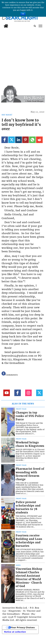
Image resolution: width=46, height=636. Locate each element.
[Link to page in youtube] (6, 393)
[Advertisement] (23, 53)
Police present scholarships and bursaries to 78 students (28, 507)
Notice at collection (15, 632)
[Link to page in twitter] (11, 140)
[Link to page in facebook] (4, 140)
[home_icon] (6, 26)
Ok (23, 14)
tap (40, 26)
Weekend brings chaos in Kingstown (30, 444)
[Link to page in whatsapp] (32, 140)
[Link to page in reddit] (39, 140)
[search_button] (34, 26)
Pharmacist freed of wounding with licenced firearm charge (30, 474)
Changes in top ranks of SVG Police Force (30, 416)
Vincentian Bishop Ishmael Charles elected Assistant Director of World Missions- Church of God (29, 577)
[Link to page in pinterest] (25, 140)
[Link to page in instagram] (28, 393)
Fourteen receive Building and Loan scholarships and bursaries (29, 541)
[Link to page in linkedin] (18, 140)
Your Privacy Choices (23, 627)
